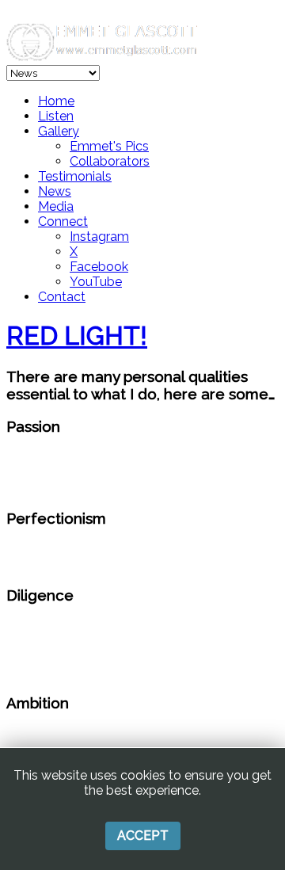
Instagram (99, 236)
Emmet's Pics (109, 146)
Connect (63, 221)
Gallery (58, 131)
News (54, 191)
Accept (143, 835)
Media (56, 206)
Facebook (99, 266)
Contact (62, 296)
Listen (56, 116)
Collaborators (110, 161)
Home (56, 101)
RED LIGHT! (76, 335)
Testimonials (75, 176)
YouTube (96, 281)
